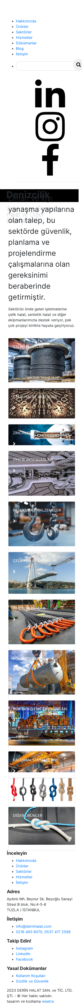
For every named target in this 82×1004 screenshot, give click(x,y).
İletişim (22, 882)
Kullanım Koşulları (31, 975)
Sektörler (24, 871)
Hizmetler (24, 877)
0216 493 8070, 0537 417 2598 (43, 931)
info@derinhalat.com (33, 926)
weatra (48, 1001)
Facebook (24, 959)
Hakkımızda (26, 860)
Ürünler (22, 866)
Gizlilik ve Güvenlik (32, 981)
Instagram (24, 948)
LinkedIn (23, 953)
